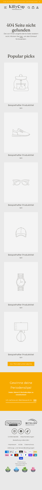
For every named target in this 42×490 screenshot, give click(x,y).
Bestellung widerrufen (21, 440)
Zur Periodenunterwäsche (21, 364)
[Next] (39, 1)
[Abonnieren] (34, 400)
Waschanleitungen (27, 437)
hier (21, 36)
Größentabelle (13, 437)
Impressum (12, 444)
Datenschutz (29, 444)
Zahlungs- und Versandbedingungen (21, 448)
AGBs (20, 444)
